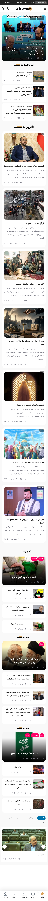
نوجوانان (41, 823)
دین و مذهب (35, 735)
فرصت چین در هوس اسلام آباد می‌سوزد (19, 93)
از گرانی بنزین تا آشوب (35, 223)
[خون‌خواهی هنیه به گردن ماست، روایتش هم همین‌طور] (24, 655)
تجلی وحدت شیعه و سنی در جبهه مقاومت (27, 462)
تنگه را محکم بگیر (23, 76)
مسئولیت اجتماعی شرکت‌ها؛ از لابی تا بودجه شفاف (18, 2)
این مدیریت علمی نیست (33, 44)
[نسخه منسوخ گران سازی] (24, 570)
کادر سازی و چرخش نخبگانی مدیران (30, 284)
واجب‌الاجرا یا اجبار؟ (17, 624)
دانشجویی (34, 559)
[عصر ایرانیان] (24, 9)
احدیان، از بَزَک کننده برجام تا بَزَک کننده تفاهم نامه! (24, 166)
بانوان (41, 735)
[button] (41, 38)
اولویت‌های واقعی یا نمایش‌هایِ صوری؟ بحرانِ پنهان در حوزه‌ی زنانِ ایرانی (20, 111)
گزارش (33, 18)
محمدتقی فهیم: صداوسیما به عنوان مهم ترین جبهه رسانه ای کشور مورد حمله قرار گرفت (18, 712)
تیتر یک (40, 18)
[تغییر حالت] (6, 8)
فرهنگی (41, 644)
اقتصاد (41, 818)
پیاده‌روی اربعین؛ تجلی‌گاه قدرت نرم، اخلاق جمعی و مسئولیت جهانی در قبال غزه (18, 784)
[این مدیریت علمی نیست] (24, 38)
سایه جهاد (17, 767)
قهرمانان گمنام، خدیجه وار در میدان (30, 405)
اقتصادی (41, 559)
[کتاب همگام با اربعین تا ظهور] (24, 747)
